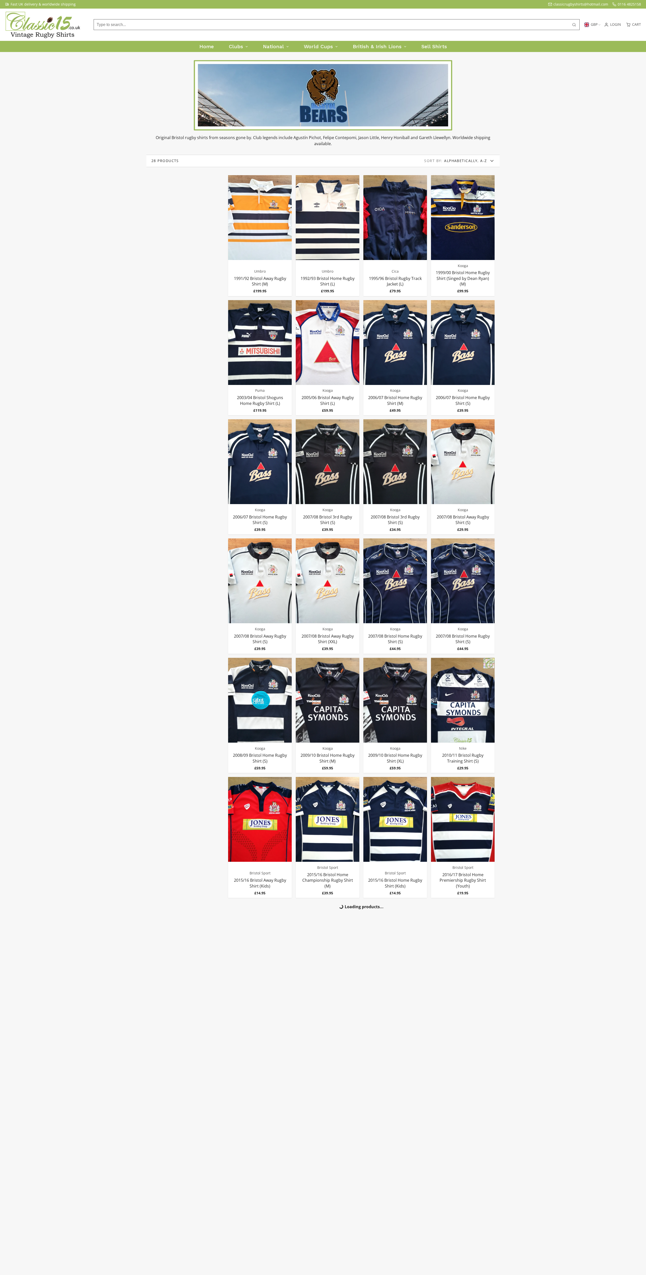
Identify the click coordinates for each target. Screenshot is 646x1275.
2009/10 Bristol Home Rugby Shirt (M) (327, 715)
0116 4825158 (629, 4)
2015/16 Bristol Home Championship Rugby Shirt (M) (327, 837)
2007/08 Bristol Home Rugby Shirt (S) (395, 596)
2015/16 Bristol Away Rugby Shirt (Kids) (260, 837)
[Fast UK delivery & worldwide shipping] (40, 4)
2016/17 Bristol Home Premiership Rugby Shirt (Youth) (463, 837)
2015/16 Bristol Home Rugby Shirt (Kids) (395, 837)
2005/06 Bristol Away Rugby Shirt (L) (327, 357)
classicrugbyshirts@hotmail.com (580, 4)
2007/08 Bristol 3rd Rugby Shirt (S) (327, 476)
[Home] (43, 24)
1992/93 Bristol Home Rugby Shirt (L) (327, 235)
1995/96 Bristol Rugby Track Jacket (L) (395, 235)
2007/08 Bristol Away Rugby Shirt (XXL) (327, 596)
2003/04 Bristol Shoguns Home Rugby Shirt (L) (260, 357)
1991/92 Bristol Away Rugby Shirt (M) (260, 235)
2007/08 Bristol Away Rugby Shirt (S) (463, 476)
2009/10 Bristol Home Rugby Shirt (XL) (395, 715)
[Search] (574, 24)
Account (612, 24)
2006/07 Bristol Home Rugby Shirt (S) (463, 357)
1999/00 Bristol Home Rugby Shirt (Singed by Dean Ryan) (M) (463, 235)
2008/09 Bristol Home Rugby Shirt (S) (260, 715)
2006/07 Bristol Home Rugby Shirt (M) (395, 357)
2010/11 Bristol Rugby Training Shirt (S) (463, 715)
